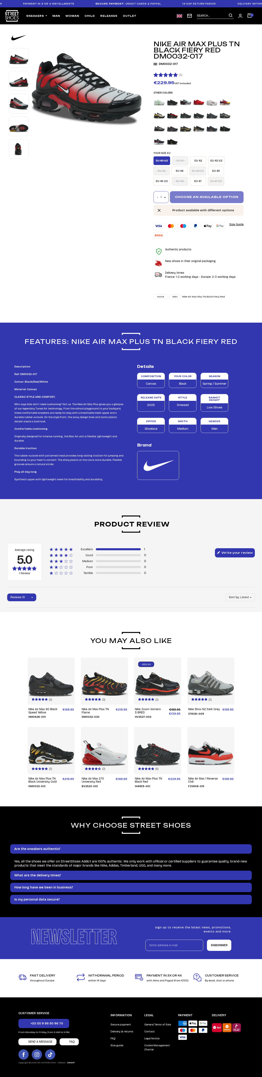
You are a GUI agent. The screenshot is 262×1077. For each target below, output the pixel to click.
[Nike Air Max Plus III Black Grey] (172, 102)
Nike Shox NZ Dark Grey (204, 709)
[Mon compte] (240, 15)
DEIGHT (71, 1062)
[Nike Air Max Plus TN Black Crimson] (172, 115)
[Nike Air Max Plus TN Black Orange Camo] (225, 115)
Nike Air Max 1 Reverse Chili (203, 780)
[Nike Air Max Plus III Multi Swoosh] (212, 102)
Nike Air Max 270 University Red (93, 780)
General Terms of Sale (157, 1024)
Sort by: (234, 597)
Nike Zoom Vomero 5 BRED (148, 711)
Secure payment (121, 1024)
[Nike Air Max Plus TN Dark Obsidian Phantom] (159, 141)
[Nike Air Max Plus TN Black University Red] (212, 128)
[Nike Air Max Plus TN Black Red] (172, 128)
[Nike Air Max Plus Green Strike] (159, 102)
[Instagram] (37, 1054)
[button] (43, 1023)
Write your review (237, 552)
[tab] (131, 849)
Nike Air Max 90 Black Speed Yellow (42, 711)
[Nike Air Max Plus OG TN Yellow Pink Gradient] (225, 102)
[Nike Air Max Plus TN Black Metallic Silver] (212, 115)
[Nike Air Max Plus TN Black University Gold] (185, 128)
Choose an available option (206, 197)
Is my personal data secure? (37, 899)
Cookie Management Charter (157, 1047)
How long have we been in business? (43, 887)
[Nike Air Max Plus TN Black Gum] (199, 115)
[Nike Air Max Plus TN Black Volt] (225, 128)
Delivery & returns (122, 1031)
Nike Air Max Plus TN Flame (95, 711)
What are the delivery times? (37, 875)
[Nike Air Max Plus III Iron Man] (199, 102)
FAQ (113, 1038)
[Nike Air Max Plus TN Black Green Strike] (185, 115)
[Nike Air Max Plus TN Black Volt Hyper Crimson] (172, 141)
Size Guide (236, 224)
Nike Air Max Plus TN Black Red (148, 780)
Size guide (117, 1045)
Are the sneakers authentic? (37, 849)
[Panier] (249, 15)
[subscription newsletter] (189, 16)
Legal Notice (151, 1038)
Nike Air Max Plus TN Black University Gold (42, 780)
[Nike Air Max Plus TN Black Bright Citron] (159, 115)
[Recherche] (231, 16)
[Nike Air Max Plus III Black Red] (185, 102)
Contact (149, 1031)
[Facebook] (23, 1054)
